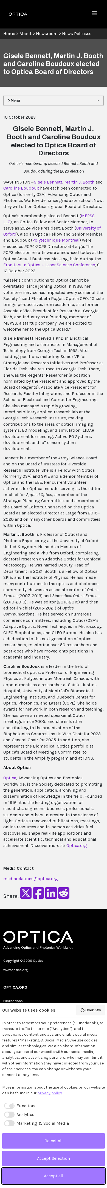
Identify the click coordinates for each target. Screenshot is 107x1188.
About (25, 33)
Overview (93, 1010)
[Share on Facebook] (38, 896)
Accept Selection (53, 1158)
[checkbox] (20, 1106)
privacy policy (49, 1093)
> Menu (14, 100)
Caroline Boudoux (21, 188)
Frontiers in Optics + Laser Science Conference (49, 264)
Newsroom (47, 33)
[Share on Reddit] (63, 896)
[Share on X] (26, 896)
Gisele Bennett (48, 182)
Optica (9, 777)
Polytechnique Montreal (56, 240)
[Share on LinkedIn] (51, 896)
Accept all (53, 1175)
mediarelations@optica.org (30, 878)
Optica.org (76, 845)
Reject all (53, 1140)
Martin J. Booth (79, 182)
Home (9, 33)
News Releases (76, 33)
